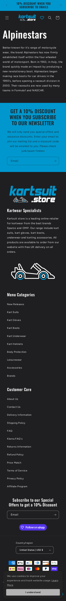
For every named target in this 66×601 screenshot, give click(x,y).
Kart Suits (13, 312)
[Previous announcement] (6, 5)
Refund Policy (15, 454)
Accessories (14, 367)
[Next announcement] (61, 5)
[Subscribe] (55, 161)
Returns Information (19, 446)
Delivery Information (19, 414)
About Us (12, 399)
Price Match (14, 462)
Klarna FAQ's (15, 438)
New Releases (15, 304)
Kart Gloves (14, 320)
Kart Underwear (16, 336)
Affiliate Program (17, 486)
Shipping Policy (16, 422)
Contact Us (14, 406)
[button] (7, 18)
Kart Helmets (15, 344)
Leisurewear (14, 359)
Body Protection (17, 351)
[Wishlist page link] (42, 18)
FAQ (9, 430)
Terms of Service (17, 470)
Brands (11, 375)
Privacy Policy (15, 478)
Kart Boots (13, 328)
